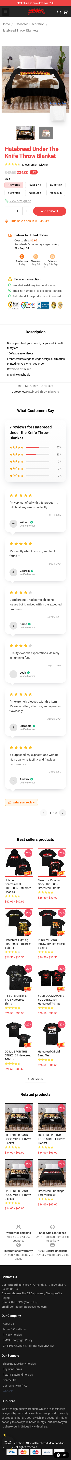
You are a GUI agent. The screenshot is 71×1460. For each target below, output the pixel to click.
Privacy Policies (12, 1334)
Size (7, 178)
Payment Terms (12, 1369)
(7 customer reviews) (35, 164)
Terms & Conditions (14, 1329)
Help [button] (64, 1455)
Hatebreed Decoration (29, 24)
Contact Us (9, 1380)
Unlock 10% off (8, 1443)
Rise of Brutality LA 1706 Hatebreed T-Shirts (16, 999)
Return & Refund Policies (18, 1374)
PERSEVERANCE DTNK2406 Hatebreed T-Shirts (51, 943)
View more (35, 1079)
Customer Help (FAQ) (16, 1385)
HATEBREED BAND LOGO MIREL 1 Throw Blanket (18, 1139)
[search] (59, 11)
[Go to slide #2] (45, 133)
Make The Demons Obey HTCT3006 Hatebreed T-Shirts (49, 884)
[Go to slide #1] (25, 133)
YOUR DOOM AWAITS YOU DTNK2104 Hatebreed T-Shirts (51, 999)
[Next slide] (63, 79)
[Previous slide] (8, 79)
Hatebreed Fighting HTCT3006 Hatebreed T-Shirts (18, 943)
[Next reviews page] (62, 812)
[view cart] (65, 11)
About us (8, 1323)
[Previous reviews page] (43, 812)
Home (6, 24)
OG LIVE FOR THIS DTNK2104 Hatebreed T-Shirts (18, 1055)
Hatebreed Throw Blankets (20, 30)
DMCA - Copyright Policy (17, 1340)
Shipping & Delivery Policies (19, 1363)
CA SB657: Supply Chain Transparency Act (28, 1345)
